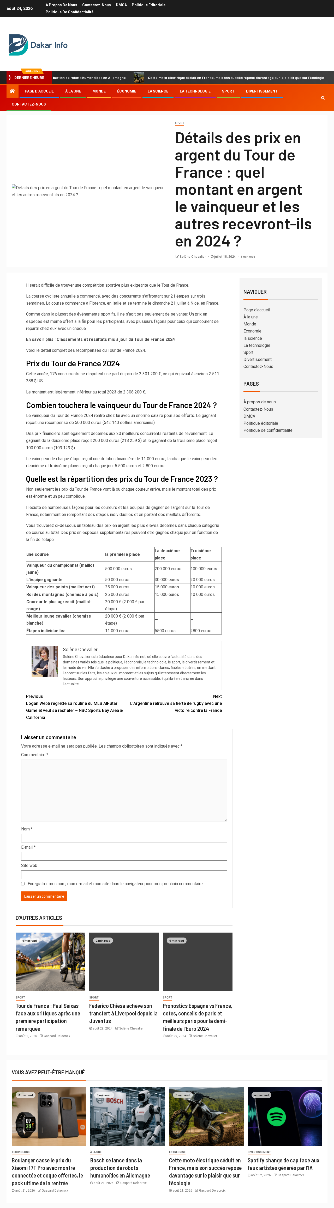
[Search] (323, 98)
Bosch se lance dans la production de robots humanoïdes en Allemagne (120, 1168)
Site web (29, 865)
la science (158, 91)
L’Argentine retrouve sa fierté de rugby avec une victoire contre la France (176, 703)
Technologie (21, 1152)
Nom (27, 829)
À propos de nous (61, 5)
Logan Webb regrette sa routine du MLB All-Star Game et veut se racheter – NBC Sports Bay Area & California (74, 707)
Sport (228, 91)
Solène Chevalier (193, 256)
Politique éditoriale (148, 5)
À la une (73, 91)
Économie (126, 91)
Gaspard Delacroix (57, 1036)
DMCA (121, 5)
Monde (99, 91)
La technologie (195, 91)
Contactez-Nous (96, 5)
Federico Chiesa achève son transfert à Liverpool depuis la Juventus (123, 1013)
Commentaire (34, 754)
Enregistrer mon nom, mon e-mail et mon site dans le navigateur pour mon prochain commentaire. (116, 883)
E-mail (28, 847)
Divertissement (262, 91)
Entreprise (177, 1152)
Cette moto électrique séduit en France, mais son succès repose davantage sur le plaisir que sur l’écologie (209, 77)
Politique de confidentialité (69, 12)
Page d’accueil (39, 91)
